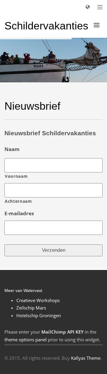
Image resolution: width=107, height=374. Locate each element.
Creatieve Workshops (38, 300)
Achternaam (18, 201)
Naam (12, 149)
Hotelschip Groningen (38, 315)
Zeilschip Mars (31, 308)
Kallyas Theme (85, 358)
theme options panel (25, 339)
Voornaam (16, 176)
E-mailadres (19, 213)
